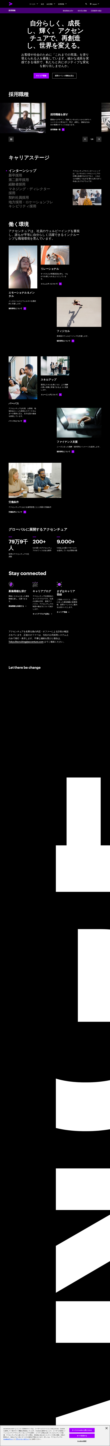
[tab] (31, 171)
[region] (55, 1435)
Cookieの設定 (81, 1441)
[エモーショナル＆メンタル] (23, 267)
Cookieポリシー (8, 1439)
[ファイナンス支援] (79, 423)
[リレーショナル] (55, 255)
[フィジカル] (79, 312)
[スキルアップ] (55, 365)
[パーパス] (23, 377)
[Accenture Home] (11, 4)
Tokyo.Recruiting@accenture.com (26, 641)
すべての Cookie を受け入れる (82, 1430)
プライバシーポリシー (23, 1439)
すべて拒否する (82, 1435)
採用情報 (12, 10)
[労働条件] (35, 480)
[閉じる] (106, 1428)
